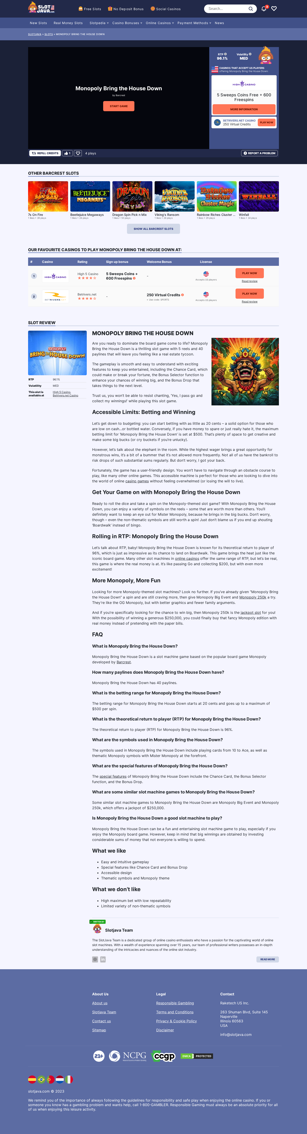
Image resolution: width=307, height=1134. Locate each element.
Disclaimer (165, 1030)
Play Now (266, 122)
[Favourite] (78, 153)
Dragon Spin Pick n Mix (129, 215)
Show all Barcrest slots (153, 228)
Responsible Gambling (175, 1003)
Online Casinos (158, 23)
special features (113, 776)
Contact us (101, 1021)
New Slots (38, 23)
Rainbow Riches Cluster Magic (219, 215)
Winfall (244, 215)
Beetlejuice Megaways (87, 215)
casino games (137, 481)
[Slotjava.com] (41, 9)
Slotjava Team (104, 1012)
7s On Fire (35, 215)
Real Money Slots (68, 23)
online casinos (187, 558)
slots (48, 34)
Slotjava (34, 34)
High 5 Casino (61, 392)
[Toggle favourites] (274, 9)
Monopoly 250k (252, 597)
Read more (267, 959)
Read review (250, 281)
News (219, 23)
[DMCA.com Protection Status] (197, 1056)
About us (99, 1003)
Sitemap (99, 1030)
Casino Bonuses (125, 23)
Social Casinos (168, 9)
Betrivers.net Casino (65, 395)
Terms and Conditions (175, 1012)
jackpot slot (251, 612)
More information (244, 109)
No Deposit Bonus (128, 9)
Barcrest (120, 95)
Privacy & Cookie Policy (176, 1021)
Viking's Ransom (167, 215)
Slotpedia (98, 23)
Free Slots (92, 9)
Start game (119, 106)
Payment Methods (193, 23)
